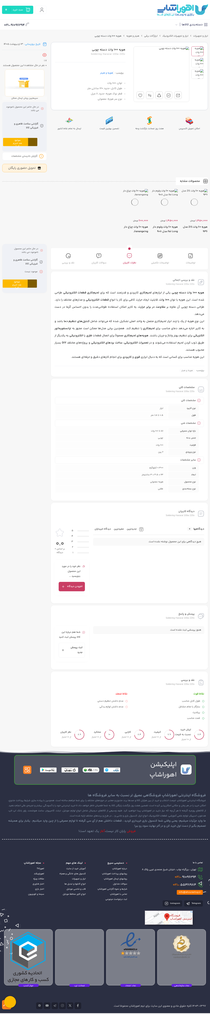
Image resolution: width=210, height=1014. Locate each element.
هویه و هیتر (106, 73)
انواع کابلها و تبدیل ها (75, 884)
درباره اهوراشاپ (119, 868)
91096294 (185, 877)
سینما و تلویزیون (36, 894)
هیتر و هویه (132, 36)
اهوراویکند (39, 873)
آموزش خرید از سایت (76, 868)
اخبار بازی (39, 889)
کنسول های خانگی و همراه (72, 873)
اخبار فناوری (38, 884)
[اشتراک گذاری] (159, 95)
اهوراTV (40, 868)
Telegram (196, 903)
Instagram (174, 903)
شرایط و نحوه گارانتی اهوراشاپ (112, 889)
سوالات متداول (120, 884)
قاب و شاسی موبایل (76, 889)
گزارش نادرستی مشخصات (24, 156)
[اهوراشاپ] (182, 9)
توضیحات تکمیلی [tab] (160, 263)
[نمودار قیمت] (168, 95)
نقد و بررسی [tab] (68, 263)
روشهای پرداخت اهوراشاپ (114, 873)
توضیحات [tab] (190, 263)
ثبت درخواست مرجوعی (116, 899)
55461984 (184, 885)
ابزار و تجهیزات (200, 36)
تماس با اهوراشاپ (118, 894)
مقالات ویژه (38, 879)
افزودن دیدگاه (74, 586)
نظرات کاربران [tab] (129, 263)
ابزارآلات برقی (151, 36)
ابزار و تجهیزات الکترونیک (175, 36)
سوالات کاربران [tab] (98, 263)
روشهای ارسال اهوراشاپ (115, 879)
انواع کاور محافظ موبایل (74, 894)
